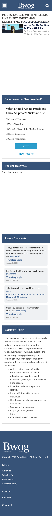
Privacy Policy (8, 479)
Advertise (6, 470)
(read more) (15, 256)
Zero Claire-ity (15, 124)
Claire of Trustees (17, 119)
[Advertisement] (26, 66)
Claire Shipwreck (16, 133)
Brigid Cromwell (34, 31)
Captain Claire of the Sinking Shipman (26, 129)
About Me (6, 497)
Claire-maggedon (17, 138)
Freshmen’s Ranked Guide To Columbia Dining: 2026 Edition (25, 295)
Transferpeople (14, 260)
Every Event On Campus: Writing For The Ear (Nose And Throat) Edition (37, 25)
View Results (26, 153)
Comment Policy (9, 483)
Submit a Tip (7, 475)
